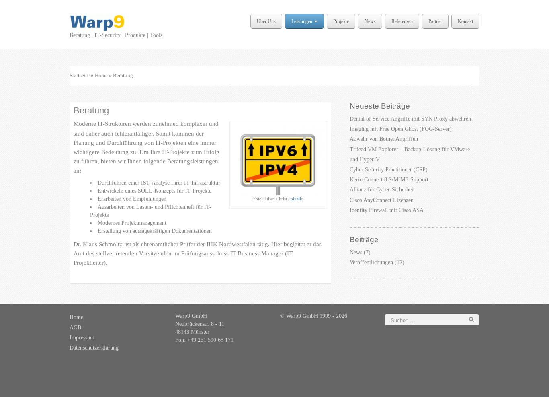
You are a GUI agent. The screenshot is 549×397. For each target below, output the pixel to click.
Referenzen (402, 21)
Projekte (341, 21)
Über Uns (266, 21)
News (370, 21)
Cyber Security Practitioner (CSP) (389, 170)
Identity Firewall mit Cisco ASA (387, 210)
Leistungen (302, 21)
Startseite (80, 75)
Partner (435, 21)
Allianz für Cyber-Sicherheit (382, 190)
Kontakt (465, 21)
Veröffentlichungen (371, 262)
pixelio (297, 198)
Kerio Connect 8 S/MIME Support (389, 180)
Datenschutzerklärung (94, 348)
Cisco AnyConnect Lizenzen (382, 200)
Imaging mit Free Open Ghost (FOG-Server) (401, 129)
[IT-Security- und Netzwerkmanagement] (97, 22)
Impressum (82, 338)
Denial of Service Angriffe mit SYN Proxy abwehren (410, 119)
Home (101, 75)
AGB (75, 328)
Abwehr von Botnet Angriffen (384, 139)
